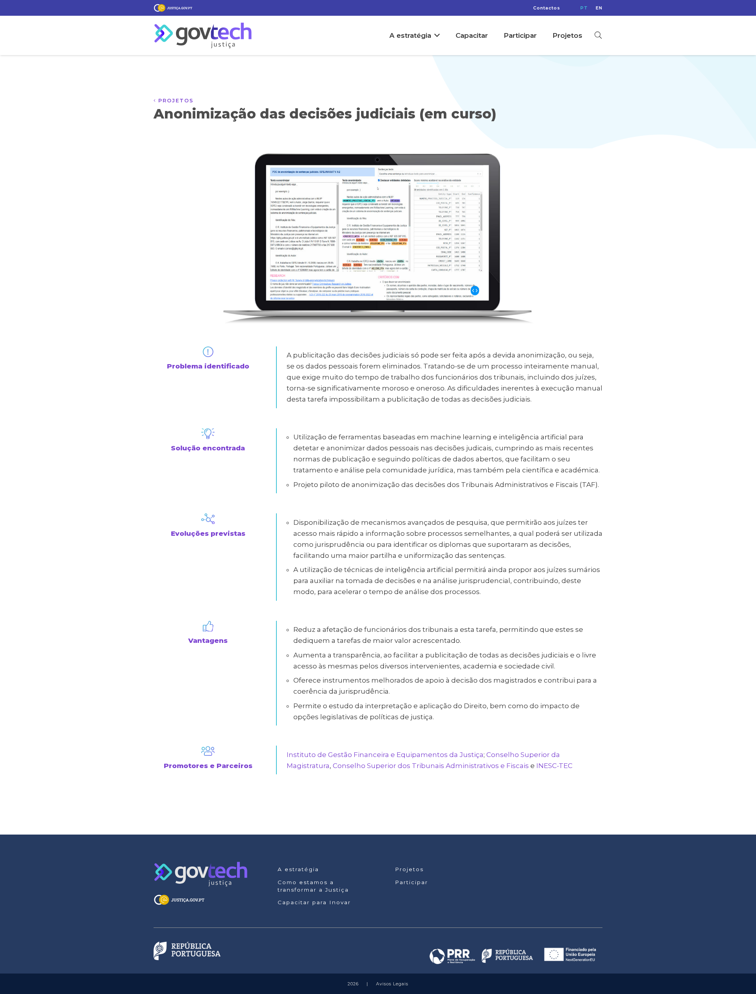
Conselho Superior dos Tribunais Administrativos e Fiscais (431, 766)
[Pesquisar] (598, 35)
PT (584, 8)
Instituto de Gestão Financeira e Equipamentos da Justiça (385, 755)
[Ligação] (173, 8)
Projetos (409, 869)
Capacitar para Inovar (314, 902)
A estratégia (298, 869)
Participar (411, 882)
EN (599, 8)
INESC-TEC (554, 766)
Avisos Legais (392, 984)
